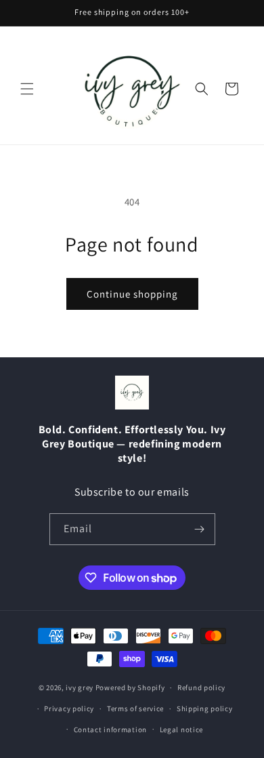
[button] (27, 89)
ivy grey (79, 687)
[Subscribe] (200, 529)
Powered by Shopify (130, 687)
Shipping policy (205, 708)
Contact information (110, 729)
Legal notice (181, 729)
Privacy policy (69, 708)
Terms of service (135, 708)
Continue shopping (132, 293)
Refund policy (201, 687)
